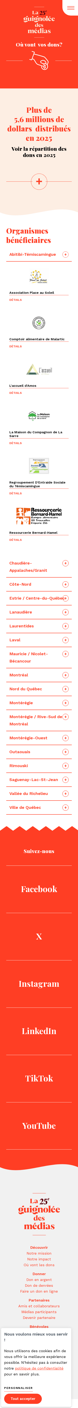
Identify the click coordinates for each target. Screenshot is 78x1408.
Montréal (18, 674)
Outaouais (20, 751)
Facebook (39, 888)
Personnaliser (18, 1388)
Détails (15, 299)
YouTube (39, 1125)
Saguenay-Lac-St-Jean (33, 779)
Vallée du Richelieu (28, 793)
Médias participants (39, 1312)
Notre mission (39, 1253)
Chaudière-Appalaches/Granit (28, 567)
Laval (15, 639)
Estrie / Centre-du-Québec (37, 598)
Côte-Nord (20, 584)
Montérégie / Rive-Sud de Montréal (35, 720)
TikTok (39, 1078)
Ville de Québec (25, 807)
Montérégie (21, 702)
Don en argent (39, 1279)
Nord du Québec (25, 688)
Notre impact (39, 1259)
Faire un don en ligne (39, 1291)
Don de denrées (39, 1285)
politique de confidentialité (39, 1368)
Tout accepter (23, 1399)
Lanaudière (21, 612)
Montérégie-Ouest (28, 737)
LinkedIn (39, 1030)
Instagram (39, 983)
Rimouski (19, 765)
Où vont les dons (39, 1265)
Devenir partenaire (39, 1317)
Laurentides (22, 625)
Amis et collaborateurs (39, 1306)
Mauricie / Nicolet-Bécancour (28, 657)
